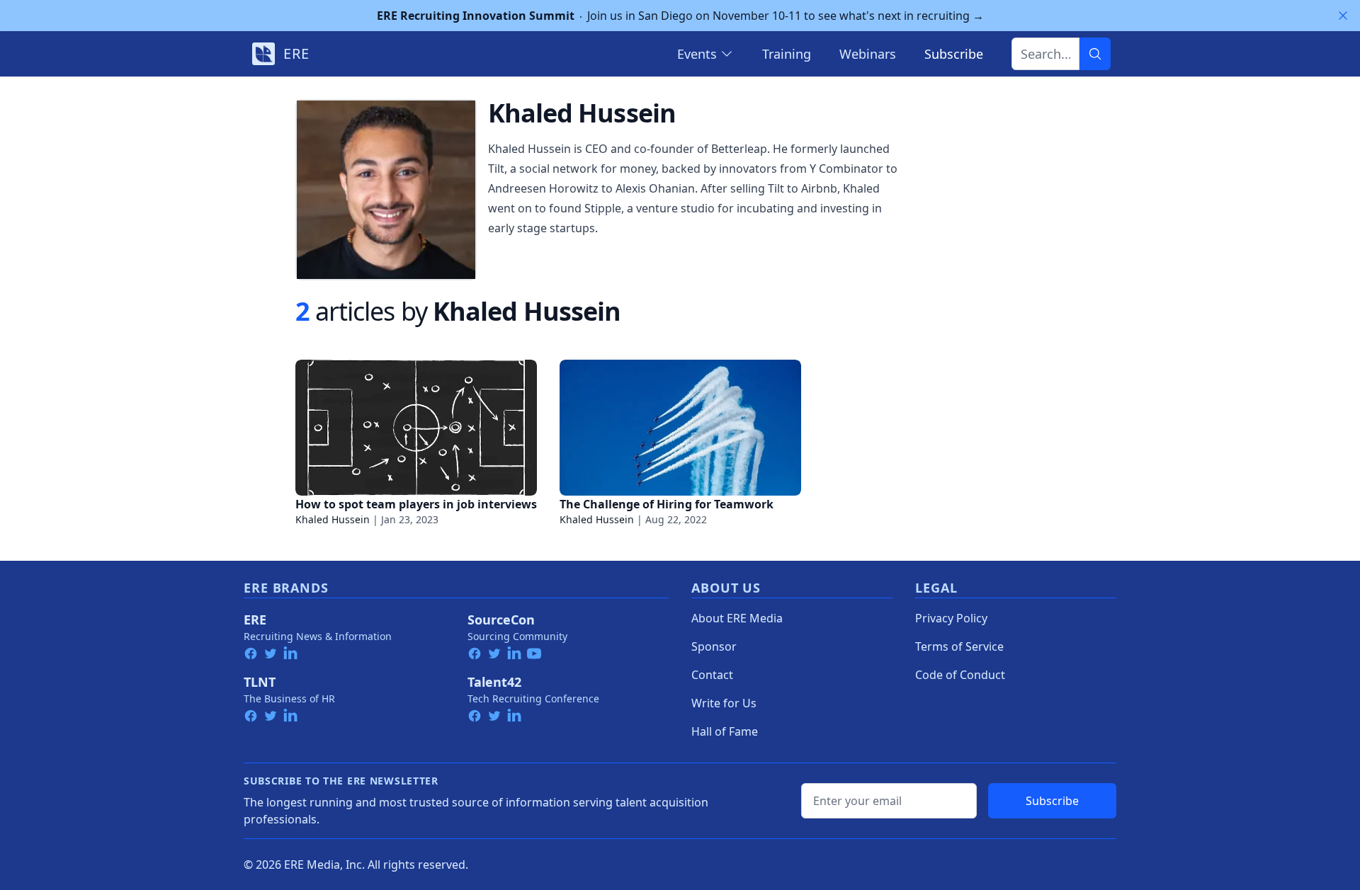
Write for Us (723, 703)
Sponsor (714, 646)
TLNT (260, 681)
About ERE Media (737, 618)
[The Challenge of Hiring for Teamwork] (680, 428)
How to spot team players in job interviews (416, 504)
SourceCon (501, 619)
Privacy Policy (951, 618)
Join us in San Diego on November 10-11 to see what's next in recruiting (680, 15)
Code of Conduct (960, 675)
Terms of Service (959, 646)
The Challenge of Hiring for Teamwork (667, 504)
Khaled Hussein (332, 519)
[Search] (1095, 54)
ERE (255, 619)
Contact (712, 675)
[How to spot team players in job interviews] (416, 428)
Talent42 (494, 681)
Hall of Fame (724, 731)
